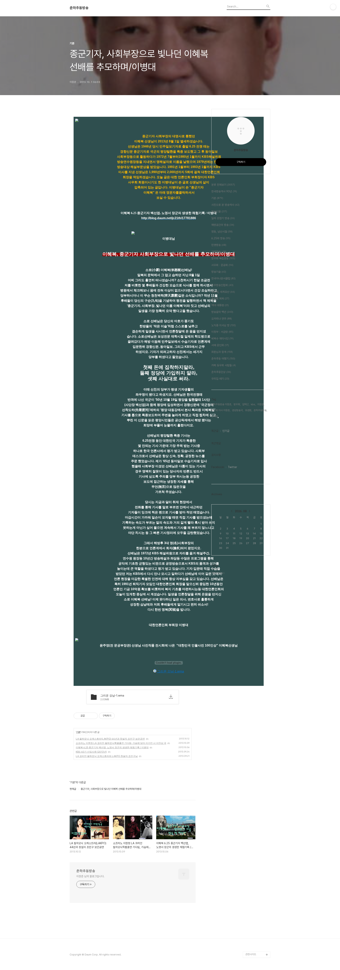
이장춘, (260, 404)
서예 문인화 (220, 345)
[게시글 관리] (93, 716)
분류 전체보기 (223, 184)
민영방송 (218, 245)
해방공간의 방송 (222, 224)
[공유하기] (88, 716)
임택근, (245, 404)
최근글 (214, 430)
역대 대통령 (220, 305)
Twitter (232, 467)
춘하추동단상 (221, 372)
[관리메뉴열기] (333, 7)
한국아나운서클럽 (223, 278)
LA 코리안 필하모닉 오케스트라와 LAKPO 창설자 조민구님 (107, 756)
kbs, (253, 404)
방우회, (237, 404)
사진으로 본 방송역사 (225, 204)
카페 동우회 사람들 (223, 365)
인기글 (225, 430)
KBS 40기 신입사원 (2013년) (91, 751)
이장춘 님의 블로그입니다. (90, 876)
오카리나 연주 (221, 318)
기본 (78, 732)
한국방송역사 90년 (224, 191)
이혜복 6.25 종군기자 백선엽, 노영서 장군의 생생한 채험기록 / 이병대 (112, 747)
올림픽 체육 (220, 298)
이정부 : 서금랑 (222, 331)
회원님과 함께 (222, 351)
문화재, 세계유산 (223, 291)
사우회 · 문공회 (222, 265)
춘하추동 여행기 (223, 358)
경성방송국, (237, 410)
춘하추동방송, (260, 410)
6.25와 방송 (220, 238)
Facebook (217, 467)
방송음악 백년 (222, 311)
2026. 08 (241, 511)
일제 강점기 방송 (223, 218)
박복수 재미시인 (222, 338)
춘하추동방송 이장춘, (221, 404)
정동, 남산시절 (222, 231)
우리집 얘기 (220, 378)
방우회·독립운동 (223, 258)
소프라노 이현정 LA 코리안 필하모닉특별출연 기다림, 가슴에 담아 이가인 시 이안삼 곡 (121, 743)
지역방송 (218, 251)
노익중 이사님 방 (223, 325)
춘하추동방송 (79, 8)
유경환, (248, 410)
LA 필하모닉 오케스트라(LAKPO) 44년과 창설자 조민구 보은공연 (110, 738)
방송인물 (219, 211)
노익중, (214, 416)
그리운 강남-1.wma (170, 671)
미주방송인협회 (222, 285)
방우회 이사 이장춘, (220, 410)
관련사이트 (250, 954)
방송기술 (218, 271)
